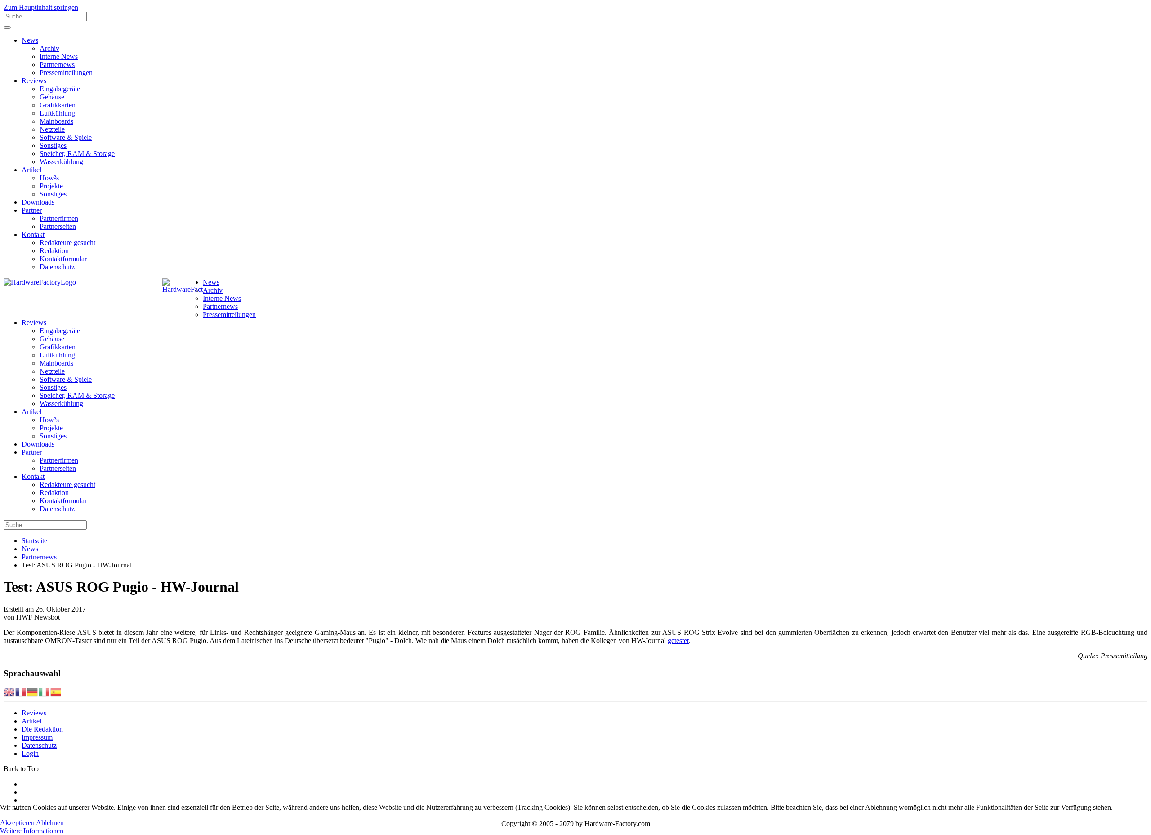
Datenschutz (57, 267)
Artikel (31, 170)
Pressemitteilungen (66, 72)
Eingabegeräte (60, 89)
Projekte (51, 186)
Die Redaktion (42, 729)
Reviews (34, 81)
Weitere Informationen (31, 831)
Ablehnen (50, 822)
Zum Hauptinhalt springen (41, 7)
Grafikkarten (58, 105)
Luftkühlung (57, 113)
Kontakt (33, 234)
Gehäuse (52, 97)
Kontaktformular (63, 259)
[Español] (56, 691)
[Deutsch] (33, 691)
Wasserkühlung (61, 161)
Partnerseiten (58, 226)
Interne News (59, 56)
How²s (49, 178)
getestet (678, 640)
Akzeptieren (17, 822)
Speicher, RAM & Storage (77, 153)
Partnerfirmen (59, 218)
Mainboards (56, 121)
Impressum (37, 737)
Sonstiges (53, 145)
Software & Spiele (66, 137)
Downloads (38, 202)
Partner (32, 210)
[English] (9, 691)
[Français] (21, 691)
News (30, 40)
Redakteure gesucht (67, 242)
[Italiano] (44, 691)
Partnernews (57, 64)
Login (30, 753)
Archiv (49, 48)
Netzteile (52, 129)
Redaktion (54, 251)
